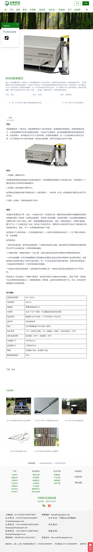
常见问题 (57, 477)
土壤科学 (14, 475)
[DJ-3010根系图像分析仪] (18, 436)
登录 (77, 3)
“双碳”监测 (36, 475)
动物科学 (14, 486)
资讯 (25, 9)
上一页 (25, 103)
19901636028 (46, 498)
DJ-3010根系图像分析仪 (18, 451)
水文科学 (14, 483)
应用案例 (33, 10)
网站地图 (78, 482)
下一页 (73, 103)
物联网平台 (36, 489)
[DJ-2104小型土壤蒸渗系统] (74, 406)
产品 (11, 9)
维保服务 (57, 480)
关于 (70, 9)
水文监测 (36, 486)
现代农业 (14, 489)
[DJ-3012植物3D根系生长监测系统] (18, 406)
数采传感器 (36, 492)
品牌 (18, 9)
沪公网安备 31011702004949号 (65, 544)
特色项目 (62, 10)
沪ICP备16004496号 (45, 544)
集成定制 (42, 10)
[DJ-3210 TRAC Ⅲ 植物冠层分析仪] (46, 406)
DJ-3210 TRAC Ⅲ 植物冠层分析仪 (46, 420)
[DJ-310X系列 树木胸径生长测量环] (46, 436)
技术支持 (52, 10)
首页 (6, 10)
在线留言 (78, 471)
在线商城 (77, 10)
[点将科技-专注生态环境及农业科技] (12, 3)
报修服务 (57, 475)
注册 (85, 3)
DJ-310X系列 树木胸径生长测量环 (46, 451)
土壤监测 (36, 483)
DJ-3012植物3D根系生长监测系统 (19, 420)
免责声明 (82, 544)
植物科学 (14, 477)
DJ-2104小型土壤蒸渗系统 (74, 420)
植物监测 (36, 480)
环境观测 (36, 477)
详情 (10, 118)
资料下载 (57, 483)
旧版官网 (78, 477)
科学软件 (14, 492)
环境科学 (14, 480)
